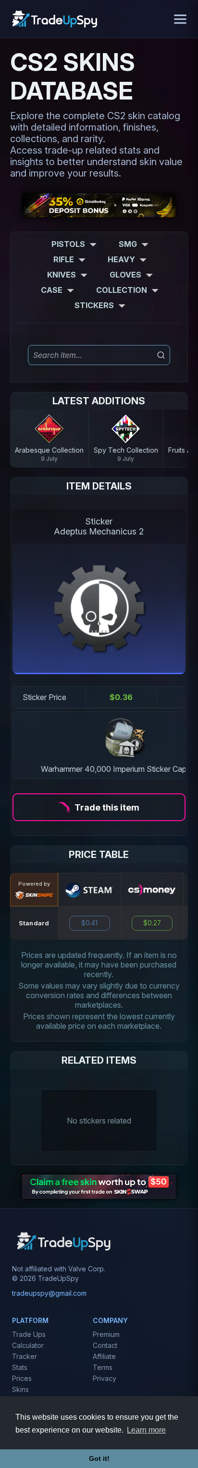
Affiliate (104, 1356)
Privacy (104, 1378)
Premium (106, 1334)
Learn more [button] (146, 1430)
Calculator (28, 1345)
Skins (20, 1389)
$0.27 (152, 923)
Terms (102, 1367)
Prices (22, 1378)
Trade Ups (29, 1334)
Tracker (24, 1356)
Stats (19, 1367)
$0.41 (89, 923)
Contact (105, 1345)
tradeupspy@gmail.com (49, 1293)
